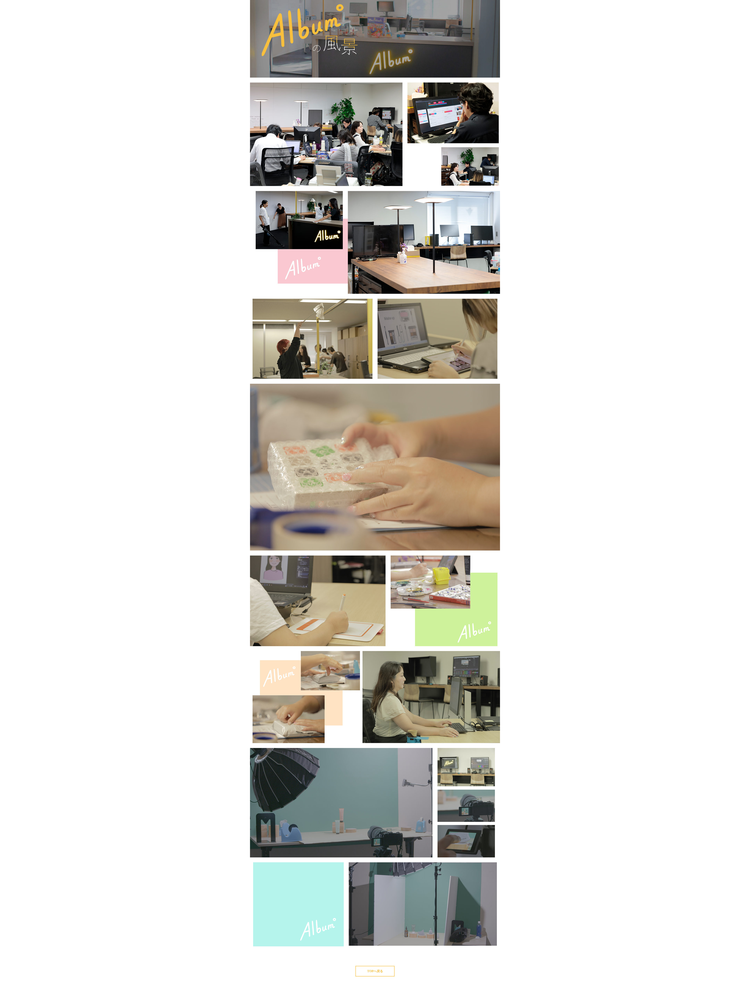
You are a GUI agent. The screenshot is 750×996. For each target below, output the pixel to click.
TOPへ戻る (375, 971)
